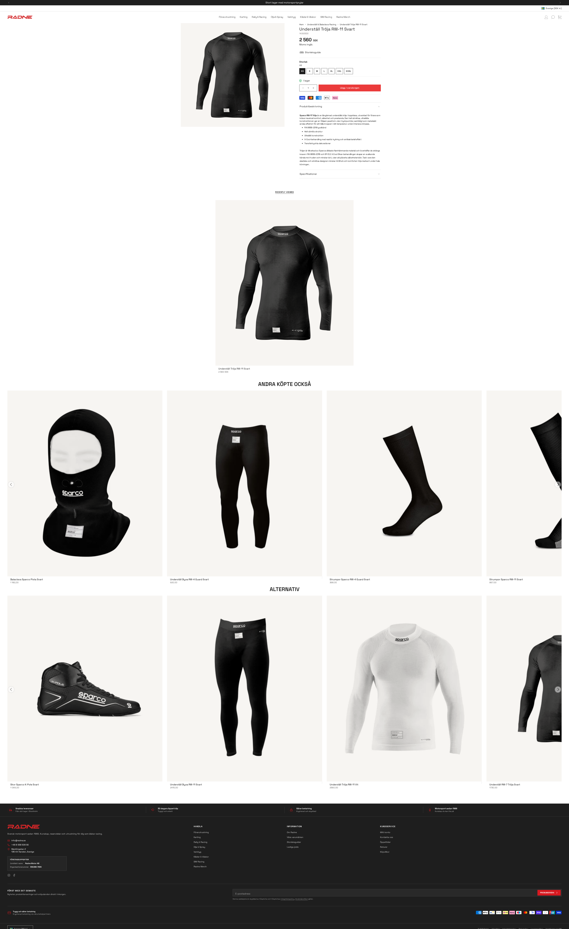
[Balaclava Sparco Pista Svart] (84, 483)
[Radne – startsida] (23, 827)
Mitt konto (385, 832)
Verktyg (197, 852)
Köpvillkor (384, 852)
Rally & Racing (200, 842)
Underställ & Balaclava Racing (321, 24)
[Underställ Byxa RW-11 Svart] (244, 688)
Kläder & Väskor (201, 856)
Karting (197, 837)
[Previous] (8, 2)
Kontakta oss (386, 837)
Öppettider (385, 842)
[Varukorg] (559, 17)
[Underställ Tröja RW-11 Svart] (284, 283)
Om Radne (292, 832)
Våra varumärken (295, 837)
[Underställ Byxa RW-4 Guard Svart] (244, 483)
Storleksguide (313, 52)
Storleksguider (294, 842)
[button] (227, 17)
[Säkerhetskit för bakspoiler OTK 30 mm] (84, 688)
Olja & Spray (199, 847)
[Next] (560, 2)
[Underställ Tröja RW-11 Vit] (404, 688)
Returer (383, 847)
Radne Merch (200, 866)
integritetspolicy (287, 899)
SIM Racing (199, 861)
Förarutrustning (201, 832)
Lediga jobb (293, 847)
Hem (301, 24)
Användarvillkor (301, 899)
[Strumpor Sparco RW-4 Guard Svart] (404, 483)
